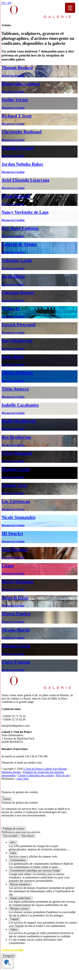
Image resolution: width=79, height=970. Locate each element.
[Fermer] (2, 796)
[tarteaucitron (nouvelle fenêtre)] (12, 952)
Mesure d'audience (20, 884)
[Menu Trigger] (70, 8)
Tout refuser (27, 835)
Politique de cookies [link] (13, 828)
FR (9, 3)
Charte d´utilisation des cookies (36, 775)
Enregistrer (9, 955)
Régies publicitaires (20, 898)
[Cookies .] (7, 963)
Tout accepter (10, 835)
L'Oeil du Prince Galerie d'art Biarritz (45, 768)
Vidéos (14, 929)
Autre (13, 853)
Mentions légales (11, 772)
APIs (13, 842)
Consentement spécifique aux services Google (35, 870)
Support (14, 919)
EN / (4, 3)
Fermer (6, 799)
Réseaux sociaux (19, 908)
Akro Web (22, 778)
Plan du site (62, 775)
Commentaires (18, 860)
